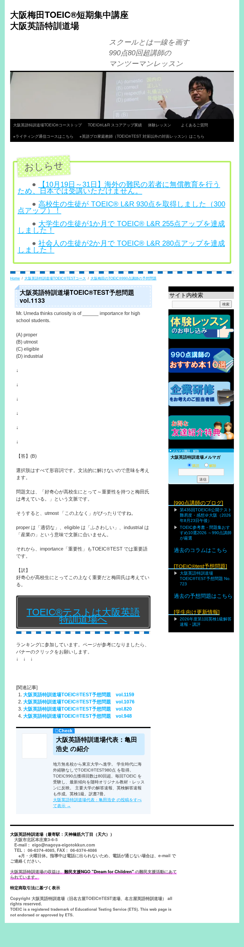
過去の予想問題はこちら (203, 596)
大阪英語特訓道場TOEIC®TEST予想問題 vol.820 (77, 708)
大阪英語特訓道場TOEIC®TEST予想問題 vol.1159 (78, 694)
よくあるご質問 (196, 125)
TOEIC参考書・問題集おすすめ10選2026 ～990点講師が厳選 (206, 532)
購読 (195, 466)
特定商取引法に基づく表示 (35, 887)
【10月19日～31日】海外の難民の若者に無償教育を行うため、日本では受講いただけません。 (119, 187)
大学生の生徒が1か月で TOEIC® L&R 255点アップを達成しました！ (121, 226)
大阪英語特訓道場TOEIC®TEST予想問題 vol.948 (77, 716)
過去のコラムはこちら (200, 550)
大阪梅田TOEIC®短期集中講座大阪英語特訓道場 (69, 20)
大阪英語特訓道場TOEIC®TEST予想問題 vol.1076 (78, 701)
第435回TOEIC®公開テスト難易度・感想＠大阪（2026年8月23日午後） (206, 515)
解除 (212, 466)
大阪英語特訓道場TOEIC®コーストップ (47, 125)
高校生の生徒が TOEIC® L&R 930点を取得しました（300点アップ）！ (121, 207)
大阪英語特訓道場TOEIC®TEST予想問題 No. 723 (205, 578)
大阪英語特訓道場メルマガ (195, 457)
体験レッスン (161, 125)
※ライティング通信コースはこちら (43, 136)
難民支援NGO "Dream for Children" (99, 871)
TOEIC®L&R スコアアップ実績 (115, 125)
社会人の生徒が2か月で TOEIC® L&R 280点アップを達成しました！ (121, 246)
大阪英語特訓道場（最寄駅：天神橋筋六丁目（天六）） (62, 834)
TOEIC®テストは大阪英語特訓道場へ (83, 616)
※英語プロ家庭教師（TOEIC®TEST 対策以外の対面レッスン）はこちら (141, 136)
